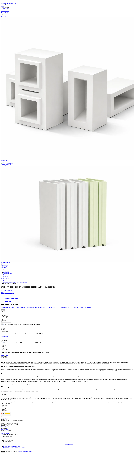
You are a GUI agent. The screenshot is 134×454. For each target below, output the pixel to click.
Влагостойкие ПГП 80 (43, 307)
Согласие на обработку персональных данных (14, 447)
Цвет (3, 319)
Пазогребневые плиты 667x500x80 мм (10, 307)
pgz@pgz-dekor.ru (5, 429)
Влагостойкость (5, 317)
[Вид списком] (2, 323)
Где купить (6, 272)
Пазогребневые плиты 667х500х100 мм (28, 307)
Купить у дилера (4, 336)
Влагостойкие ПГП (65, 307)
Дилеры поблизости (5, 278)
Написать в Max (4, 12)
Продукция (3, 16)
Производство (5, 406)
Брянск (2, 6)
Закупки (4, 411)
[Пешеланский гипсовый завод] (8, 3)
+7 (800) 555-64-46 (5, 8)
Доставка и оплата (7, 273)
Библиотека (4, 410)
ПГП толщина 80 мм (86, 307)
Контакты (5, 276)
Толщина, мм (5, 315)
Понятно (3, 452)
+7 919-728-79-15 (5, 11)
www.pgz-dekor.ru (69, 444)
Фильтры (3, 310)
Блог (4, 274)
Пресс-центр (5, 408)
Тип (3, 314)
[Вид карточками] (1, 323)
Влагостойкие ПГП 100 (55, 307)
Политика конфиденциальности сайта (12, 446)
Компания (4, 405)
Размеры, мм (5, 316)
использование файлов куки (25, 451)
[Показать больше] (8, 271)
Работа (3, 409)
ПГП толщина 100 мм (75, 307)
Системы (5, 271)
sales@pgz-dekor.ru (5, 433)
